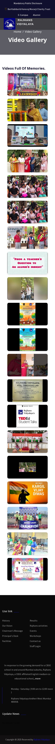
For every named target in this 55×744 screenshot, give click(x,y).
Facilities (6, 641)
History (6, 620)
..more (37, 678)
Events (33, 630)
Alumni (36, 14)
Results (33, 620)
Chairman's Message (12, 630)
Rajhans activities (39, 625)
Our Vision (7, 625)
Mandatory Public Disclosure (28, 3)
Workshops (35, 635)
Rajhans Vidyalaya (42, 739)
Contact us (35, 641)
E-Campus (23, 14)
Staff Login (35, 646)
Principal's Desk (10, 635)
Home (17, 31)
